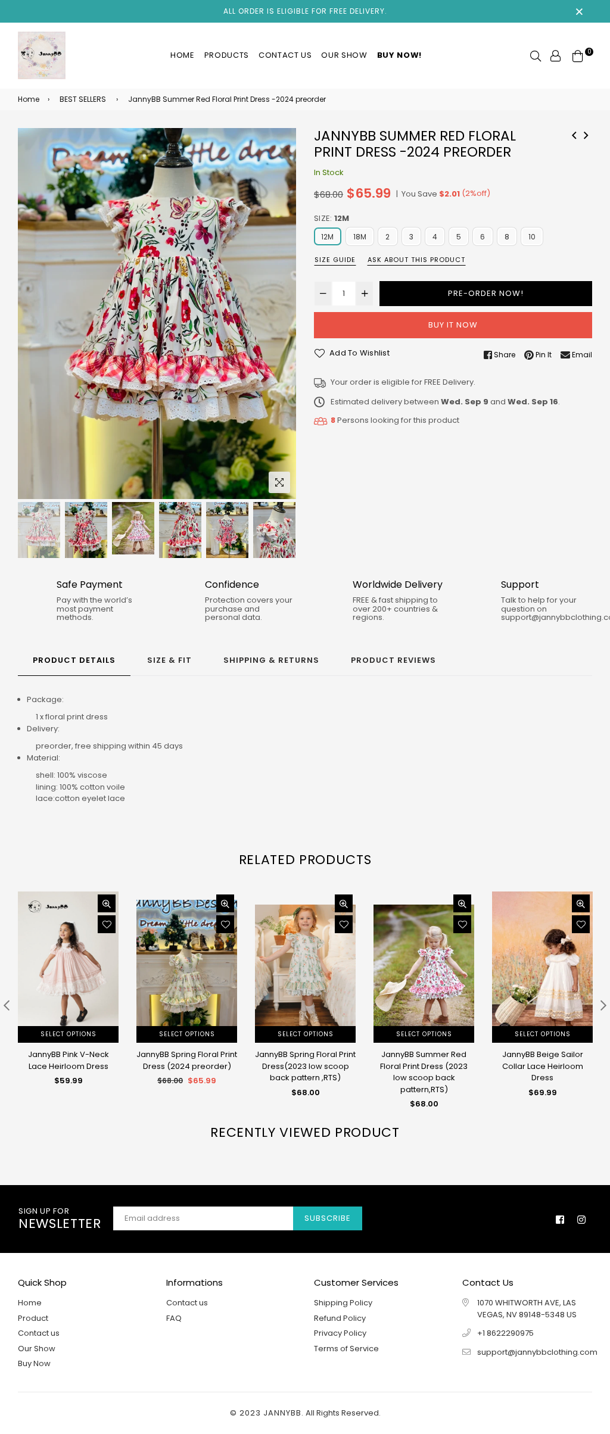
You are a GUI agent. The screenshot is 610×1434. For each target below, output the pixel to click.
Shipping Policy (343, 1302)
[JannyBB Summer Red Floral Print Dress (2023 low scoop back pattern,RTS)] (574, 134)
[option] (157, 313)
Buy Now (34, 1363)
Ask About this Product (416, 259)
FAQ (174, 1318)
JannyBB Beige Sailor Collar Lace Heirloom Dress (542, 1066)
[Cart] (577, 55)
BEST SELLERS (83, 99)
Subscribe (327, 1218)
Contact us (285, 55)
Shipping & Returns (271, 660)
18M (360, 237)
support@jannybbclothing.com (537, 1352)
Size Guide (335, 259)
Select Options (69, 1034)
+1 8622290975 (505, 1333)
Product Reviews (393, 660)
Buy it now (453, 325)
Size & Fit (169, 660)
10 (532, 237)
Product (33, 1318)
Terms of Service (346, 1348)
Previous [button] (33, 313)
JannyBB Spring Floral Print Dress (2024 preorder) (186, 1060)
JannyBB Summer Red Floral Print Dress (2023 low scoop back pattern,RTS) (424, 1072)
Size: (331, 218)
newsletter (59, 1219)
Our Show (344, 55)
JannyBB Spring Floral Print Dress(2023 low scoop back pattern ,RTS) (305, 1066)
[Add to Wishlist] (107, 924)
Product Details (74, 660)
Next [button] (281, 313)
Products (226, 55)
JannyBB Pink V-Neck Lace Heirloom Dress (68, 1060)
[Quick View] (107, 903)
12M (327, 237)
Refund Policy (340, 1318)
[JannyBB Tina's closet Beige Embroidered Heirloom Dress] (586, 134)
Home (182, 55)
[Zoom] (279, 482)
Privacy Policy (340, 1333)
